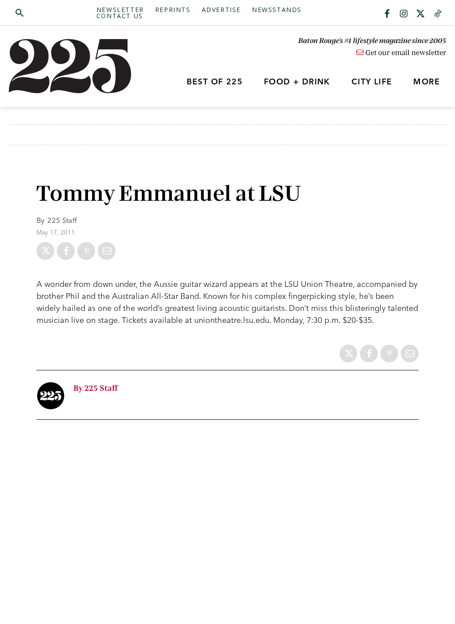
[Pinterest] (86, 251)
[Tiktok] (437, 14)
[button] (52, 13)
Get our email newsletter (404, 53)
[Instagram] (403, 14)
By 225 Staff (95, 388)
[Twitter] (420, 14)
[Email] (107, 251)
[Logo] (63, 66)
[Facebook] (387, 14)
